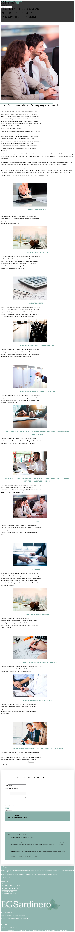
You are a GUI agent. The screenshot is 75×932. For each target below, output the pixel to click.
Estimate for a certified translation (10, 928)
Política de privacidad (62, 930)
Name (6, 782)
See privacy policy (9, 810)
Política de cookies (38, 930)
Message (7, 795)
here (36, 856)
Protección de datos (50, 930)
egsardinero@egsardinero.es (9, 890)
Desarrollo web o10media (25, 930)
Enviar (6, 808)
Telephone (8, 788)
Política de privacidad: (11, 798)
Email (6, 785)
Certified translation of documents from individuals (14, 918)
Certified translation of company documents (13, 916)
